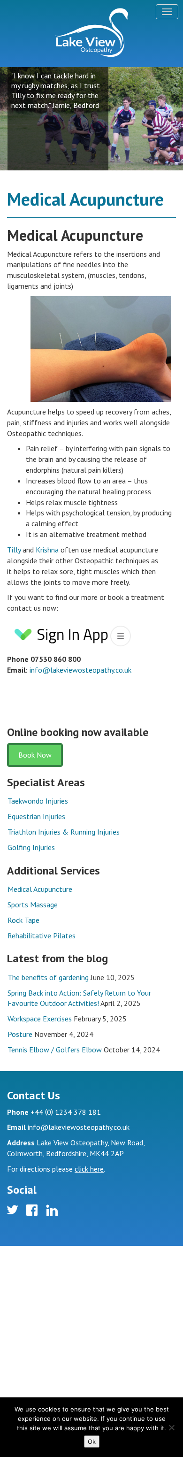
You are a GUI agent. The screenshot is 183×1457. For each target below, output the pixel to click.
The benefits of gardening (48, 977)
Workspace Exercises (40, 1018)
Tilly (14, 549)
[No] (171, 1427)
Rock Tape (23, 920)
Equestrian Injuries (36, 816)
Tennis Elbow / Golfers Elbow (55, 1049)
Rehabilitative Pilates (42, 935)
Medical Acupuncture (40, 889)
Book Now (35, 754)
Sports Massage (33, 904)
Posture (20, 1034)
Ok (92, 1441)
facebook (33, 1211)
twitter (14, 1211)
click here (89, 1168)
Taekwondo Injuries (38, 800)
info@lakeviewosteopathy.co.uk (80, 670)
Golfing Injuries (31, 847)
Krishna (47, 549)
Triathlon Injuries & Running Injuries (64, 831)
